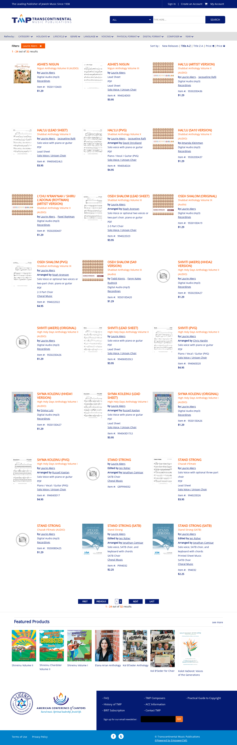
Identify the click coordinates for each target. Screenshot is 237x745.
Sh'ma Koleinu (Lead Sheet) (124, 396)
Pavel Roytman (66, 216)
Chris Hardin (200, 340)
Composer (173, 36)
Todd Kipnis (118, 278)
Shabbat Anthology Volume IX (125, 200)
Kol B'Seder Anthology (135, 665)
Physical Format (127, 36)
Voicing (106, 36)
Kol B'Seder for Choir (162, 670)
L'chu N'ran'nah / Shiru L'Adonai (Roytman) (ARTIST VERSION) (56, 200)
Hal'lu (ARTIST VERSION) (196, 64)
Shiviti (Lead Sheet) (123, 328)
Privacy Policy (40, 736)
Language (90, 36)
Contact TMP (153, 710)
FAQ (106, 698)
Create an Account (191, 4)
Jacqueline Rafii (207, 77)
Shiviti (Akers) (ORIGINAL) (56, 328)
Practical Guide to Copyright (204, 698)
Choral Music (44, 296)
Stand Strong (119, 460)
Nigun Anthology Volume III (123, 68)
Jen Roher (124, 468)
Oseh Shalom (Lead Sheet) (128, 196)
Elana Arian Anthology (108, 665)
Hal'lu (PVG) (117, 130)
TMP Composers (155, 698)
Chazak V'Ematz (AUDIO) (51, 529)
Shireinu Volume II (22, 665)
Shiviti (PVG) (187, 328)
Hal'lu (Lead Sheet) (52, 130)
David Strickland (132, 142)
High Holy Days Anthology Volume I (128, 401)
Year (188, 36)
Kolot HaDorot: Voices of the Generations (190, 672)
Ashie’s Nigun (48, 64)
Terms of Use (19, 736)
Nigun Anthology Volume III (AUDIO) (57, 68)
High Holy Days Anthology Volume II (128, 332)
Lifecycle (59, 36)
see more (217, 622)
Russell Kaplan (131, 410)
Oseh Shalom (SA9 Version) (122, 264)
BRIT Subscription (114, 710)
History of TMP (113, 704)
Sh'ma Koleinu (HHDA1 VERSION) (55, 396)
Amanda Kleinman (192, 142)
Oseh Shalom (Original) (197, 196)
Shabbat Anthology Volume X (54, 134)
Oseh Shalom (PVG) (52, 262)
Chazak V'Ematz (187, 463)
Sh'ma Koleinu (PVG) (53, 460)
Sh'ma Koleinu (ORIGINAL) (198, 394)
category (24, 36)
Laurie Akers (30, 46)
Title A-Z (186, 46)
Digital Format (152, 36)
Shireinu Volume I (77, 665)
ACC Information (155, 704)
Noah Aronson (131, 208)
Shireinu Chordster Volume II (51, 667)
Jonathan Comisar (133, 472)
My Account (217, 4)
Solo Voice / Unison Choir (122, 89)
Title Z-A (198, 46)
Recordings (43, 81)
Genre (74, 36)
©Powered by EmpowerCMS (171, 740)
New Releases (170, 46)
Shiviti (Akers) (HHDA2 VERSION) (195, 264)
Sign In (172, 4)
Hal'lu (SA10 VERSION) (195, 130)
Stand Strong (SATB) (124, 525)
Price (209, 46)
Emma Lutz (47, 410)
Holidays (42, 36)
